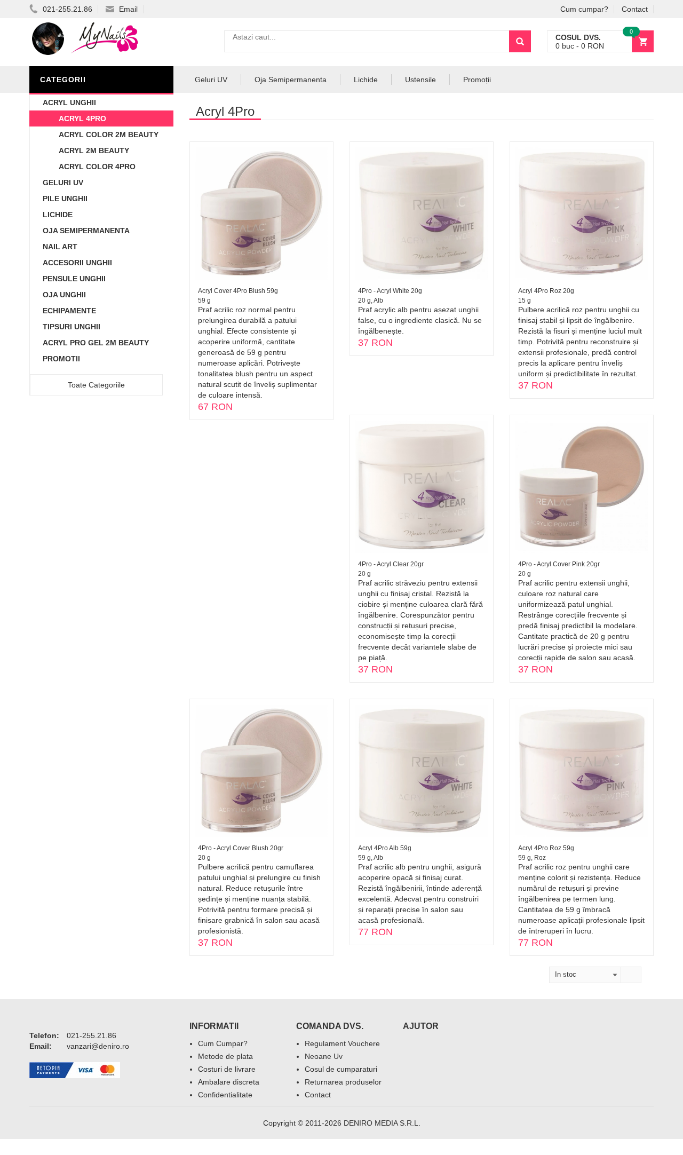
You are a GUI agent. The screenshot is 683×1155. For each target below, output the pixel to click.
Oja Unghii (64, 294)
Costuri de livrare (227, 1069)
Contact (635, 9)
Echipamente (69, 310)
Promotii (61, 358)
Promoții (477, 79)
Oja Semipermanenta (86, 230)
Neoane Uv (324, 1056)
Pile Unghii (65, 198)
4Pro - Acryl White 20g (390, 291)
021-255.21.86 (66, 9)
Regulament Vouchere (342, 1043)
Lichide (58, 214)
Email (127, 9)
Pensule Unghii (74, 278)
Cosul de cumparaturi (341, 1069)
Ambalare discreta (228, 1082)
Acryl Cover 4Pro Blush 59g (238, 291)
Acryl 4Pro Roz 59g (546, 848)
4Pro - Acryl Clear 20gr (391, 564)
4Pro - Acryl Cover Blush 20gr (240, 848)
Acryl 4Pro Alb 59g (384, 848)
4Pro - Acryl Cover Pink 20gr (559, 564)
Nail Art (60, 246)
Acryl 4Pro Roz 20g (546, 291)
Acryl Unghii (69, 102)
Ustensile (420, 79)
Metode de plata (225, 1056)
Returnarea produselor (343, 1082)
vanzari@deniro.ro (98, 1046)
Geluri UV (63, 182)
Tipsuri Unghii (71, 326)
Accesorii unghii (77, 262)
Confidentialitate (225, 1094)
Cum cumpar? (584, 9)
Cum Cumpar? (223, 1043)
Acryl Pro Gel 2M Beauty (96, 342)
